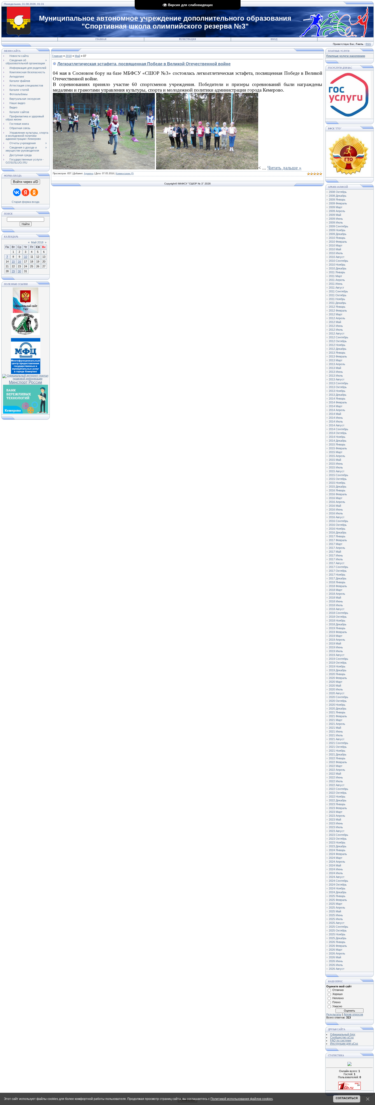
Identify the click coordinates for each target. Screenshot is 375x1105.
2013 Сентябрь (338, 383)
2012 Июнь (336, 325)
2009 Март (335, 207)
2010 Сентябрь (338, 260)
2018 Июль (336, 605)
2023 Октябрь (338, 838)
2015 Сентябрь (338, 475)
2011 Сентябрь (338, 291)
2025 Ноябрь (337, 934)
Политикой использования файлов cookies (241, 1099)
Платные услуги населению (345, 55)
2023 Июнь (336, 823)
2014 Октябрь (338, 432)
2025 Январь (337, 896)
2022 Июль (336, 781)
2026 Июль (336, 964)
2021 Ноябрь (337, 750)
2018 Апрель (337, 593)
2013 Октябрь (338, 387)
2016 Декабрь (337, 532)
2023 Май (335, 819)
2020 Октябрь (338, 700)
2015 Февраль (338, 448)
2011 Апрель (337, 279)
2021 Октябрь (338, 746)
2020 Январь (337, 674)
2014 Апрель (337, 410)
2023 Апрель (337, 815)
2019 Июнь (336, 647)
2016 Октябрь (338, 524)
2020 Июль (336, 689)
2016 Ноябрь (337, 528)
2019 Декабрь (337, 670)
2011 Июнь (336, 283)
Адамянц (88, 173)
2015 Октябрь (338, 478)
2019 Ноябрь (337, 666)
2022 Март (335, 765)
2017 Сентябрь (338, 566)
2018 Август (336, 609)
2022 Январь (337, 758)
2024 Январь (337, 850)
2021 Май (335, 727)
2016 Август (336, 517)
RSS (368, 44)
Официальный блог (342, 1034)
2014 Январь (337, 398)
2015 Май (335, 459)
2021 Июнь (336, 731)
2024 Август (336, 876)
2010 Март (335, 245)
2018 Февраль (338, 586)
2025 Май (335, 911)
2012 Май (335, 322)
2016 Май (335, 505)
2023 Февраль (338, 808)
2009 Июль (336, 222)
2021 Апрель (337, 723)
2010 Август (336, 256)
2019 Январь (337, 628)
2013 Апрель (337, 364)
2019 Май (335, 643)
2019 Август (336, 654)
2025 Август (336, 922)
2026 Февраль (338, 945)
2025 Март (335, 903)
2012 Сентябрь (338, 337)
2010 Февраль (338, 241)
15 (13, 261)
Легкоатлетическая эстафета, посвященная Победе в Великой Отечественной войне (144, 64)
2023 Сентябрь (338, 834)
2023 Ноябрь (337, 842)
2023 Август (336, 831)
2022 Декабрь (337, 800)
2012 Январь (337, 306)
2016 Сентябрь (338, 521)
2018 (69, 55)
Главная (100, 39)
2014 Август (336, 425)
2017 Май (335, 551)
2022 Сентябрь (338, 788)
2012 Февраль (338, 310)
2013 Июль (336, 375)
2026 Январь (337, 941)
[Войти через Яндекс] (25, 192)
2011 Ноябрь (337, 299)
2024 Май (335, 865)
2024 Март (335, 857)
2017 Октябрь (338, 570)
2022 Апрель (337, 769)
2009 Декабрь (337, 233)
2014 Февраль (338, 402)
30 (19, 271)
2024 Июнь (336, 869)
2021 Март (335, 720)
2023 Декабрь (337, 846)
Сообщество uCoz (342, 1037)
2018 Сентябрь (338, 612)
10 (25, 256)
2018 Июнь (336, 601)
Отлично (338, 989)
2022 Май (335, 773)
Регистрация (187, 39)
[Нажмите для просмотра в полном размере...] (104, 167)
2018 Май (335, 597)
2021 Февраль (338, 716)
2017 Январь (337, 536)
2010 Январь (337, 237)
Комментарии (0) (125, 173)
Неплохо (338, 998)
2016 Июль (336, 513)
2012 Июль (336, 329)
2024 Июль (336, 873)
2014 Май (335, 413)
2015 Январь (337, 444)
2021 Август (336, 739)
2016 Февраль (338, 494)
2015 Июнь (336, 463)
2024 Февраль (338, 853)
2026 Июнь (336, 961)
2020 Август (336, 693)
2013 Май (335, 367)
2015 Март (335, 452)
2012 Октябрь (338, 341)
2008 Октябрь (338, 191)
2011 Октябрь (337, 295)
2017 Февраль (338, 540)
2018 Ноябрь (337, 620)
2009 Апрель (337, 211)
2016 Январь (337, 490)
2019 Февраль (338, 632)
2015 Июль (336, 467)
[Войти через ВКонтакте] (17, 192)
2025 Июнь (336, 915)
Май (77, 55)
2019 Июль (336, 651)
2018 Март (335, 589)
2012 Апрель (337, 318)
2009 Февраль (338, 203)
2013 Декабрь (337, 394)
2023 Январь (337, 804)
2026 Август (336, 968)
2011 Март (335, 276)
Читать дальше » (284, 167)
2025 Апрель (337, 907)
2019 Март (335, 635)
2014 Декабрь (337, 440)
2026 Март (335, 949)
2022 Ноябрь (337, 796)
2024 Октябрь (338, 884)
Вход (274, 39)
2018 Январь (337, 582)
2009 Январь (337, 199)
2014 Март (335, 406)
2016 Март (335, 498)
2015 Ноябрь (337, 482)
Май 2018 (37, 242)
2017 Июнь (336, 555)
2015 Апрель (337, 455)
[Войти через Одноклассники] (34, 192)
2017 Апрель (337, 547)
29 (13, 271)
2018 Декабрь (337, 624)
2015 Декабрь (337, 486)
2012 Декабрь (337, 348)
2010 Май (335, 249)
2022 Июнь (336, 777)
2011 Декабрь (337, 302)
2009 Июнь (336, 218)
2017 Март (335, 543)
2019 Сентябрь (338, 658)
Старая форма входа (25, 201)
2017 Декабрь (337, 578)
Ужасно (337, 1006)
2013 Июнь (336, 371)
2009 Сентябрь (338, 226)
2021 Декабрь (337, 754)
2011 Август (336, 287)
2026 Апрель (337, 953)
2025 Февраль (338, 899)
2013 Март (335, 360)
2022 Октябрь (338, 792)
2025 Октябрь (338, 930)
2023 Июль (336, 827)
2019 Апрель (337, 639)
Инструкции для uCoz (344, 1043)
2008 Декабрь (337, 195)
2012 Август (336, 333)
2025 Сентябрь (338, 926)
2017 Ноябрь (337, 574)
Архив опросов (353, 1014)
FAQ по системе (340, 1040)
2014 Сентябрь (338, 429)
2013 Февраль (338, 356)
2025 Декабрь (337, 938)
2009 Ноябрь (337, 230)
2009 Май (335, 214)
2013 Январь (337, 352)
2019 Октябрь (338, 662)
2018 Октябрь (338, 616)
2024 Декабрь (337, 892)
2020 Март (335, 681)
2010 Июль (336, 253)
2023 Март (335, 811)
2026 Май (335, 957)
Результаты (333, 1014)
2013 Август (336, 379)
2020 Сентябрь (338, 697)
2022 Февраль (338, 762)
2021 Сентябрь (338, 742)
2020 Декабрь (337, 708)
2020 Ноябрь (337, 704)
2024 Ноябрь (337, 888)
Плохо (336, 1002)
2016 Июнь (336, 509)
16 (19, 261)
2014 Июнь (336, 417)
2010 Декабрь (337, 268)
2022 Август (336, 785)
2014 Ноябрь (337, 436)
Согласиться (347, 1098)
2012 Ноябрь (337, 344)
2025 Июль (336, 919)
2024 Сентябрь (338, 880)
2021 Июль (336, 735)
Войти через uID (25, 182)
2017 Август (336, 563)
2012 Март (335, 314)
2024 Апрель (337, 861)
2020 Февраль (338, 677)
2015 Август (336, 471)
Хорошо (337, 994)
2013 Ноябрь (337, 390)
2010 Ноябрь (337, 264)
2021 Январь (337, 712)
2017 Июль (336, 559)
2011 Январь (337, 272)
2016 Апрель (337, 501)
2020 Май (335, 685)
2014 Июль (336, 421)
